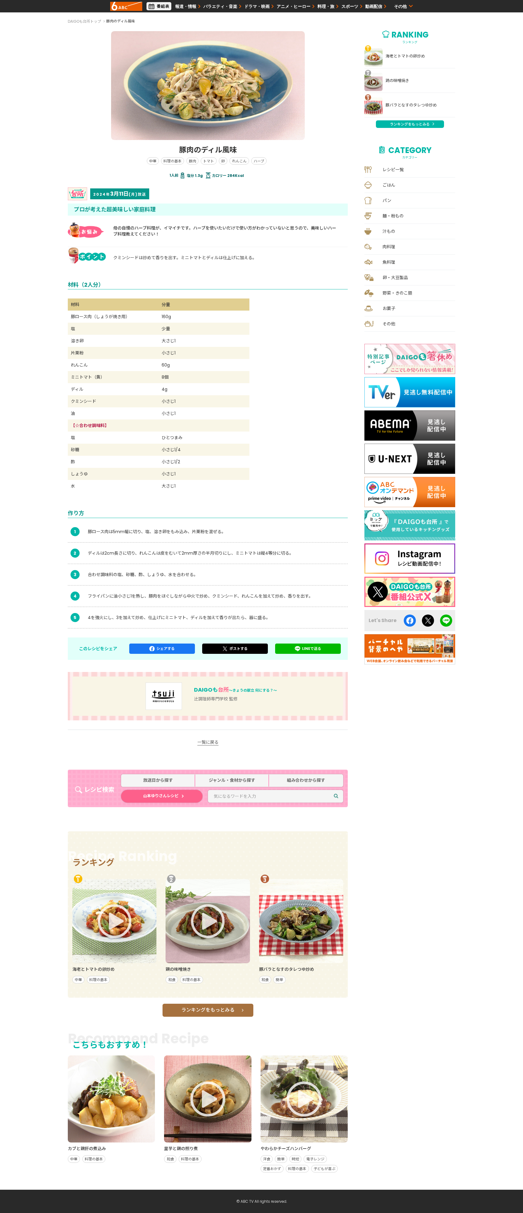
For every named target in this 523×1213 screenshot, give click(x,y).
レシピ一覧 (393, 170)
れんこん (239, 161)
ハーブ (259, 161)
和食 (172, 979)
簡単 (279, 979)
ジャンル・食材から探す (232, 780)
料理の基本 (172, 161)
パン (387, 200)
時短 (295, 1159)
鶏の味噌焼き (397, 80)
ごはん (389, 185)
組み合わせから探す (306, 780)
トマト (208, 161)
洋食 (266, 1159)
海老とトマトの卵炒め (405, 56)
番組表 (163, 6)
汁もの (389, 231)
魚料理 (389, 262)
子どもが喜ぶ (324, 1168)
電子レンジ (315, 1159)
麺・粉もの (393, 216)
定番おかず (272, 1168)
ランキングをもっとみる (208, 1009)
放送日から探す (158, 780)
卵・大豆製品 (395, 278)
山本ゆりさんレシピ (161, 796)
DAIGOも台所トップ (84, 21)
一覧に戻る (208, 742)
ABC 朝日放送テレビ (126, 6)
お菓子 (389, 308)
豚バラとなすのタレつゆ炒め (411, 105)
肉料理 (389, 247)
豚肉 (192, 161)
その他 (389, 324)
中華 (152, 161)
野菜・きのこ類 (397, 293)
